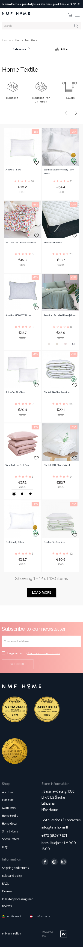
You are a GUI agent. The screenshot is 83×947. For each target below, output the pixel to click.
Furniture (8, 800)
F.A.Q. (5, 883)
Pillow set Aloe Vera (15, 392)
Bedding (12, 97)
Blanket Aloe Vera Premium (57, 392)
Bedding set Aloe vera (54, 542)
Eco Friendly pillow (15, 542)
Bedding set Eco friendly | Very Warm (59, 171)
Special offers (10, 839)
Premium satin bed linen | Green (60, 315)
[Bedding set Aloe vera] (60, 519)
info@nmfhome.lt (55, 827)
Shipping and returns (15, 867)
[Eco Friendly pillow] (22, 519)
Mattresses (9, 807)
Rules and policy (12, 875)
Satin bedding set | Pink (17, 465)
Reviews (7, 891)
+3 (73, 343)
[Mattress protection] (60, 219)
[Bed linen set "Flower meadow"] (22, 219)
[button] (76, 113)
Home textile (10, 815)
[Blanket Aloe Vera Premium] (60, 369)
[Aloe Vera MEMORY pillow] (22, 292)
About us (7, 792)
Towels (69, 97)
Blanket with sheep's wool (57, 465)
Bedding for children (41, 99)
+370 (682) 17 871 (54, 836)
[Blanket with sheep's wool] (60, 442)
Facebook (45, 861)
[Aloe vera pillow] (22, 147)
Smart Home (10, 831)
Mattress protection (53, 243)
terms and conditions (43, 653)
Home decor (10, 823)
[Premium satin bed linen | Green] (60, 292)
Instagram (63, 861)
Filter (65, 49)
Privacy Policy (11, 933)
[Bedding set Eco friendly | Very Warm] (60, 147)
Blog (5, 847)
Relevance (19, 49)
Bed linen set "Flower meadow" (21, 243)
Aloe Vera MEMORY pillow (18, 315)
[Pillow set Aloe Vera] (22, 369)
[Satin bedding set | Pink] (22, 442)
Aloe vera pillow (13, 170)
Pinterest (54, 861)
